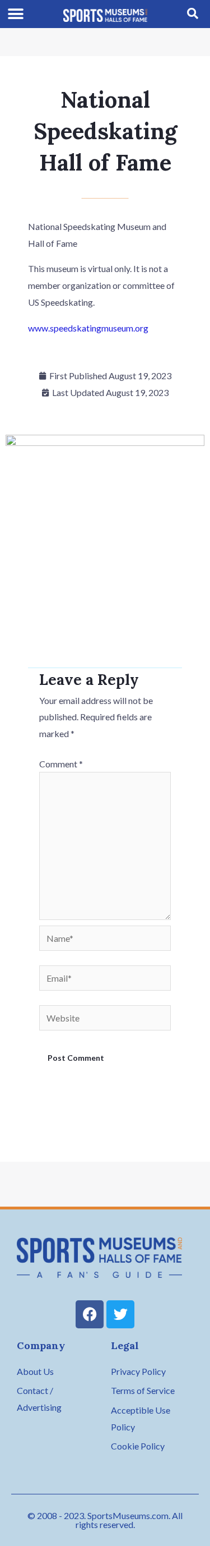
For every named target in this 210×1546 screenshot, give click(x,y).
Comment (61, 763)
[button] (16, 14)
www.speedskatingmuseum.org (88, 328)
